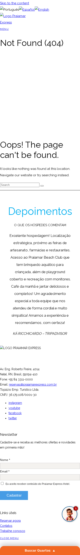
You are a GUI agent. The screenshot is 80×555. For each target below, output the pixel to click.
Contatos (6, 525)
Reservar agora (10, 520)
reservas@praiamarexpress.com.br (33, 384)
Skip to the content (14, 3)
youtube (14, 408)
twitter (13, 418)
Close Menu (9, 538)
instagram (15, 403)
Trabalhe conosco (12, 531)
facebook (15, 413)
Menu (4, 29)
